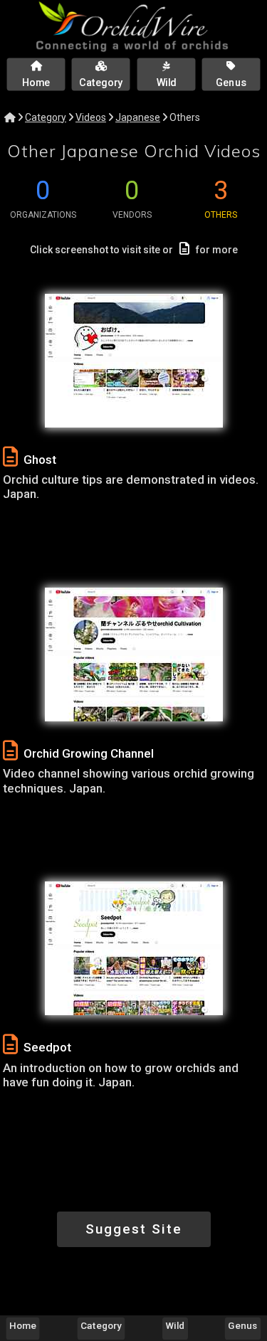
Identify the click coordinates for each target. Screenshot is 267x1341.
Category (45, 117)
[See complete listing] (10, 457)
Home (22, 1325)
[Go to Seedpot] (134, 948)
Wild (175, 1325)
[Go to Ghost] (134, 361)
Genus (242, 1325)
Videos (90, 117)
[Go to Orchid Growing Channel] (134, 654)
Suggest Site (133, 1229)
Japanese (137, 117)
